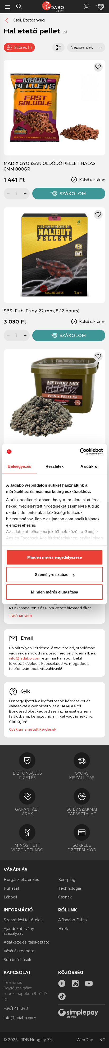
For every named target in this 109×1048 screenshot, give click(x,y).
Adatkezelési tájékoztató (26, 942)
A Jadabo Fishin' (73, 920)
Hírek (63, 928)
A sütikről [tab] (89, 466)
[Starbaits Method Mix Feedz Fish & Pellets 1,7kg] (54, 396)
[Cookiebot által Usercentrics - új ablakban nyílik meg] (80, 451)
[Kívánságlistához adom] (98, 67)
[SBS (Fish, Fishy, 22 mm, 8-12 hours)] (54, 254)
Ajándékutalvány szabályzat (19, 931)
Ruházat (11, 888)
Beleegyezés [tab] (19, 466)
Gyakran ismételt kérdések (32, 729)
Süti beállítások (17, 959)
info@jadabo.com (24, 658)
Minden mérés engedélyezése (54, 557)
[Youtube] (89, 983)
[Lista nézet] (58, 47)
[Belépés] (86, 6)
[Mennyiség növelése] (26, 193)
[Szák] (99, 7)
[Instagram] (75, 983)
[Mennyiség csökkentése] (7, 193)
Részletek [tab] (55, 466)
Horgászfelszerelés (21, 879)
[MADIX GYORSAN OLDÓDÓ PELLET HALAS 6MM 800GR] (54, 107)
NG (102, 1039)
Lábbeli (10, 897)
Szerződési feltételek (23, 920)
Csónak (65, 897)
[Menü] (7, 6)
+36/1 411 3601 (20, 616)
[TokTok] (62, 996)
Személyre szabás (51, 574)
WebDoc (84, 1039)
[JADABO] (53, 6)
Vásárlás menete (19, 951)
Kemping (66, 879)
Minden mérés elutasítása (54, 592)
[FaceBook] (62, 983)
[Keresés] (19, 7)
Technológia (69, 888)
